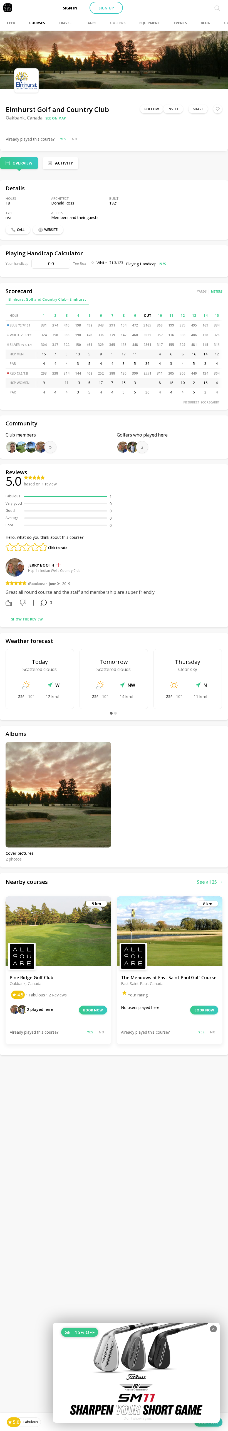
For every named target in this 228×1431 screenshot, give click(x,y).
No (74, 139)
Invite (173, 109)
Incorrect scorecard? (201, 402)
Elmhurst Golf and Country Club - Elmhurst (47, 299)
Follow (151, 109)
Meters (216, 291)
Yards (202, 291)
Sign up (106, 8)
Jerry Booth (41, 565)
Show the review (27, 619)
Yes (63, 139)
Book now (93, 1010)
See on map (55, 118)
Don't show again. (138, 1418)
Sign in (70, 8)
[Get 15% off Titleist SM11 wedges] (136, 1373)
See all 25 (207, 882)
